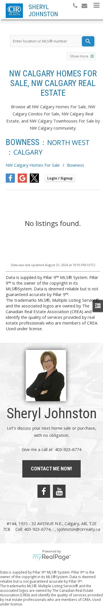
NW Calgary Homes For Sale (33, 165)
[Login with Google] (22, 181)
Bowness (75, 165)
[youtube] (59, 491)
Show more (79, 56)
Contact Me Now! (51, 469)
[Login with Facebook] (10, 181)
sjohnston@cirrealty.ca (78, 529)
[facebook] (43, 491)
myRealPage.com (51, 557)
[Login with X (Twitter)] (34, 181)
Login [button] (60, 178)
